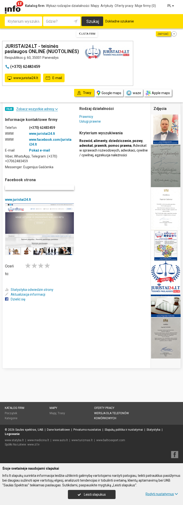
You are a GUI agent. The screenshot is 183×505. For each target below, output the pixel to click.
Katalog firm (35, 6)
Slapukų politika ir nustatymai (124, 429)
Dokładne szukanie (119, 21)
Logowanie (12, 434)
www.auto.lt (60, 440)
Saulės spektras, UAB (29, 429)
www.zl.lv (33, 444)
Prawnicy (86, 117)
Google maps (111, 93)
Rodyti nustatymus (160, 494)
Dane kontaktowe (58, 429)
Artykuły (107, 6)
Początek (11, 413)
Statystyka (153, 429)
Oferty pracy (124, 6)
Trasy (61, 413)
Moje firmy (145, 6)
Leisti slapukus (94, 494)
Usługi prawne (90, 121)
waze (137, 93)
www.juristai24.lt (25, 78)
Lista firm (88, 33)
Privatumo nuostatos (87, 429)
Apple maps (161, 93)
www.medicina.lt (38, 440)
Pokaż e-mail (39, 150)
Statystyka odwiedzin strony (32, 290)
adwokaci (128, 150)
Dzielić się (18, 299)
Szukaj (92, 21)
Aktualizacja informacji (28, 294)
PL (170, 6)
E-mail (57, 78)
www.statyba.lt (14, 440)
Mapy (95, 6)
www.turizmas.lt (82, 440)
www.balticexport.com (110, 440)
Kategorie (11, 418)
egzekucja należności (111, 155)
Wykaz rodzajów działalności (67, 6)
